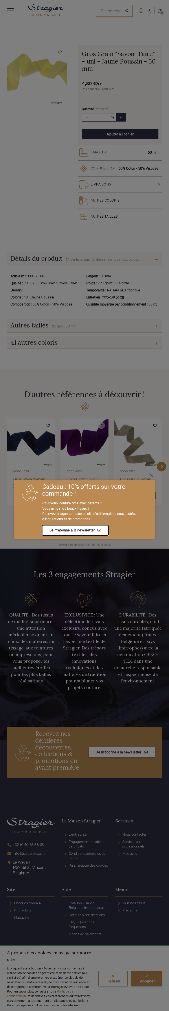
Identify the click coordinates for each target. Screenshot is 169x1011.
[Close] (151, 475)
